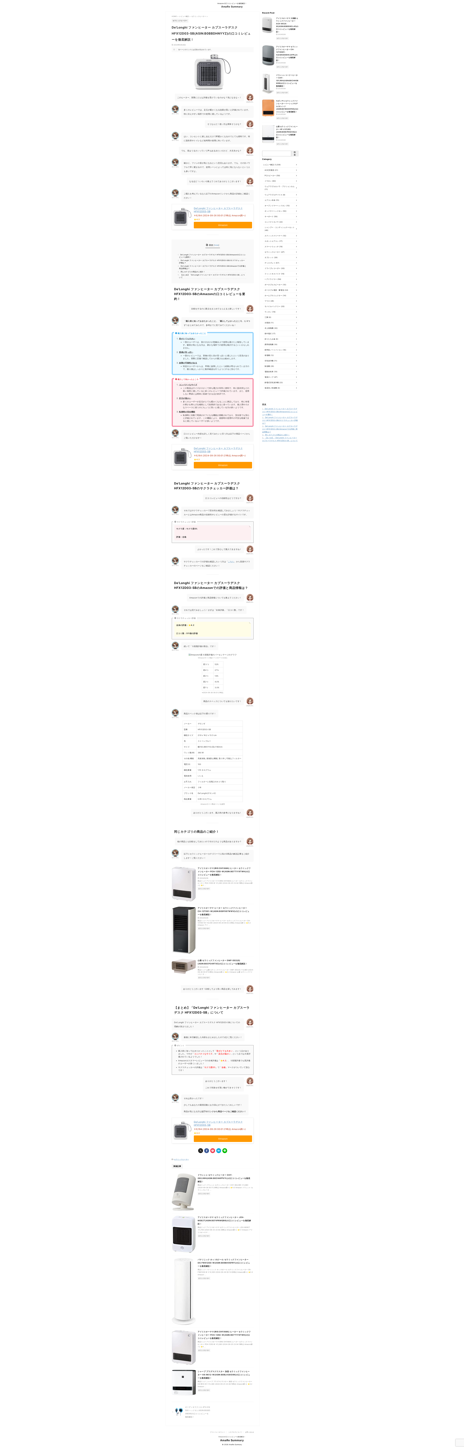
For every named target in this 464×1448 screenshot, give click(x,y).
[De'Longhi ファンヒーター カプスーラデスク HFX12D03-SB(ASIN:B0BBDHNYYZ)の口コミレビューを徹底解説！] (218, 1150)
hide (216, 245)
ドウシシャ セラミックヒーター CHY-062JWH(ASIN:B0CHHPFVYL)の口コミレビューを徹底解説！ (224, 1178)
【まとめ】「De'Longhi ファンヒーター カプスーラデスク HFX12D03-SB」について (212, 276)
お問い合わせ (249, 1432)
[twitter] (200, 1150)
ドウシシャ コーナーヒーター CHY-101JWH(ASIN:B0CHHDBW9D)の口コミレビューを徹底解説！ (287, 80)
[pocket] (212, 1150)
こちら (231, 561)
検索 (295, 153)
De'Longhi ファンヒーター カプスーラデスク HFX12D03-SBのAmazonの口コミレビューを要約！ (212, 256)
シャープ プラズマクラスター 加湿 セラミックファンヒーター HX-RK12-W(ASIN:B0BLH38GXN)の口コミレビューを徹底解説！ (224, 1374)
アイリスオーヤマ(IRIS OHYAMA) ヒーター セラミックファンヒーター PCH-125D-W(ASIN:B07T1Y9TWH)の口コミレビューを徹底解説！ (224, 871)
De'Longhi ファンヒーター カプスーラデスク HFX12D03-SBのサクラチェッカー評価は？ (212, 261)
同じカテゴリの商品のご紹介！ (192, 272)
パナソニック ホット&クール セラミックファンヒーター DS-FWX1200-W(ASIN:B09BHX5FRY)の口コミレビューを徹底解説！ (224, 1262)
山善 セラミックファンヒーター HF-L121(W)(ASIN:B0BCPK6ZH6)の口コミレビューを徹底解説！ (287, 131)
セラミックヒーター (181, 1159)
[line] (224, 1150)
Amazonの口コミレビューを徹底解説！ (232, 1437)
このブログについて (235, 1432)
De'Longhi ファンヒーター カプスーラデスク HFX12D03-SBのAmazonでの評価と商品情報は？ (212, 267)
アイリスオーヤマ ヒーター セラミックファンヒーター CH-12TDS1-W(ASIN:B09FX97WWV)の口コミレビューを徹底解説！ (223, 911)
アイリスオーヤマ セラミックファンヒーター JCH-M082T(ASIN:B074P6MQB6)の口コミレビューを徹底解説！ (224, 1220)
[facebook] (206, 1150)
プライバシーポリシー (217, 1432)
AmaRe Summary (232, 6)
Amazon (223, 225)
